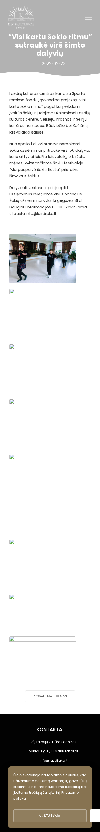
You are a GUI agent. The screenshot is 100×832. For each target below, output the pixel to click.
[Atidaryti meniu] (88, 17)
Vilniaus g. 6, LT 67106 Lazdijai (53, 751)
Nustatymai (50, 815)
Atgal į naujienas (50, 696)
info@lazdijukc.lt (53, 760)
